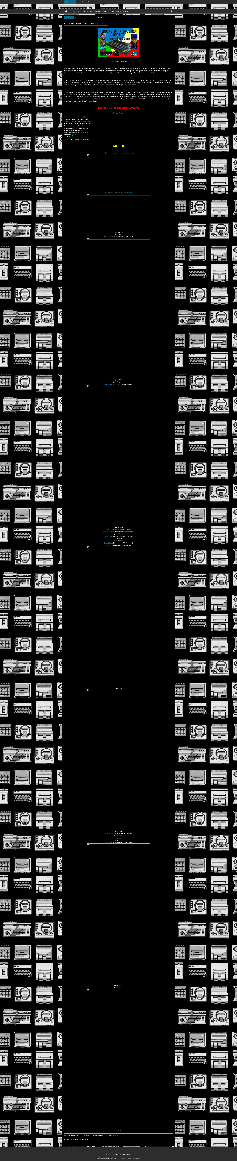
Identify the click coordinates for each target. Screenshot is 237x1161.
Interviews (88, 11)
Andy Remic (86, 117)
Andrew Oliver (109, 192)
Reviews (97, 11)
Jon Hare (108, 529)
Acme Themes (136, 1158)
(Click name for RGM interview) (123, 192)
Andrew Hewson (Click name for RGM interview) (118, 153)
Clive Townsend (87, 121)
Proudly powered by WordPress (106, 1158)
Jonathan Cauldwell (108, 532)
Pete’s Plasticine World (124, 11)
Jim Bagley (108, 384)
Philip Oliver (108, 833)
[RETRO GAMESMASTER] (66, 11)
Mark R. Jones (108, 543)
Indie (104, 11)
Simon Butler (109, 842)
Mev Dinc (109, 545)
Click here (98, 1139)
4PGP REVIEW (78, 2)
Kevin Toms (108, 536)
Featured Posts (75, 11)
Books (111, 11)
